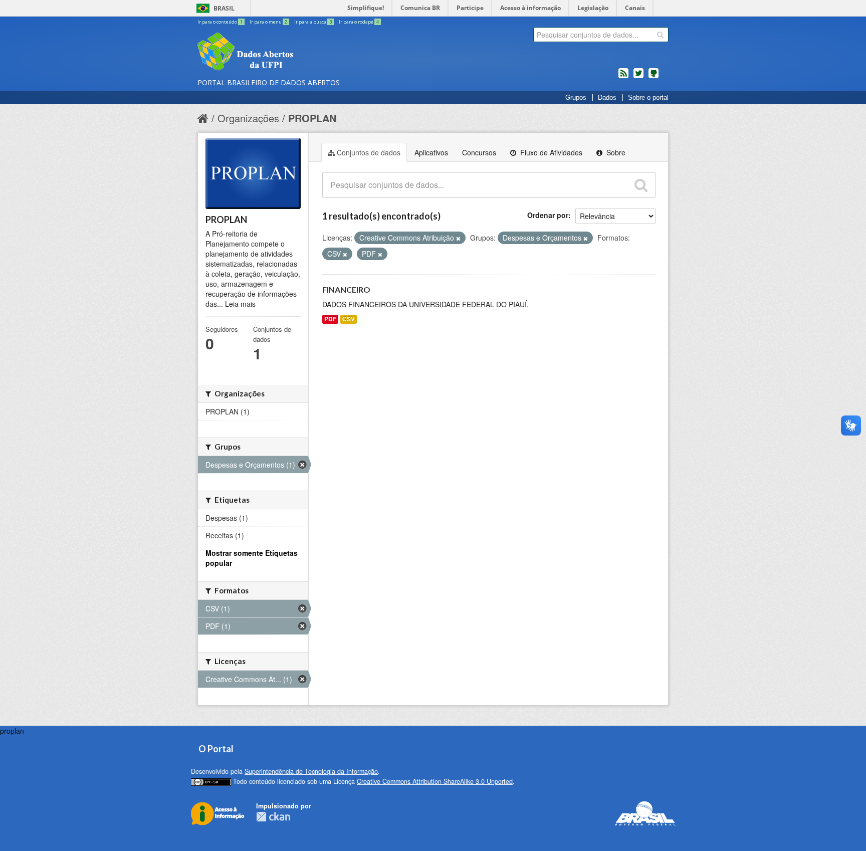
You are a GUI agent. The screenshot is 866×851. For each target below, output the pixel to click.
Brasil (224, 8)
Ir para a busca (313, 22)
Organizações (248, 118)
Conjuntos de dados (368, 152)
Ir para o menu (268, 22)
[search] (660, 35)
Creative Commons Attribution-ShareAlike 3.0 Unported (435, 781)
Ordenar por (547, 215)
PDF (330, 319)
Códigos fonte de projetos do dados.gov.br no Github (653, 77)
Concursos (479, 152)
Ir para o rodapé (359, 22)
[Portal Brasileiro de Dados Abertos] (305, 53)
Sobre (614, 152)
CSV (348, 319)
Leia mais (240, 304)
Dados (607, 97)
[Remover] (458, 238)
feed (623, 77)
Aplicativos (431, 152)
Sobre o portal (648, 97)
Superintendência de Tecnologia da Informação (311, 771)
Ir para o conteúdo (220, 22)
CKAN (273, 816)
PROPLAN (312, 118)
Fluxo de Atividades (550, 152)
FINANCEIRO (346, 289)
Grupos (575, 97)
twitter (638, 77)
